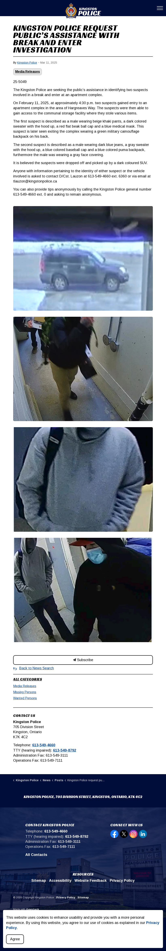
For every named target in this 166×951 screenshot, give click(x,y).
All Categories (27, 679)
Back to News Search (36, 668)
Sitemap (38, 881)
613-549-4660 (43, 745)
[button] (83, 258)
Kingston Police (27, 62)
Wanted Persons (25, 698)
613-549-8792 (64, 750)
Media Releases (27, 71)
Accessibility (60, 881)
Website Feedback (90, 881)
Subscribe (84, 660)
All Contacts (36, 855)
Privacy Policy (122, 881)
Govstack (32, 909)
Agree (15, 939)
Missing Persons (24, 692)
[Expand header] (160, 8)
